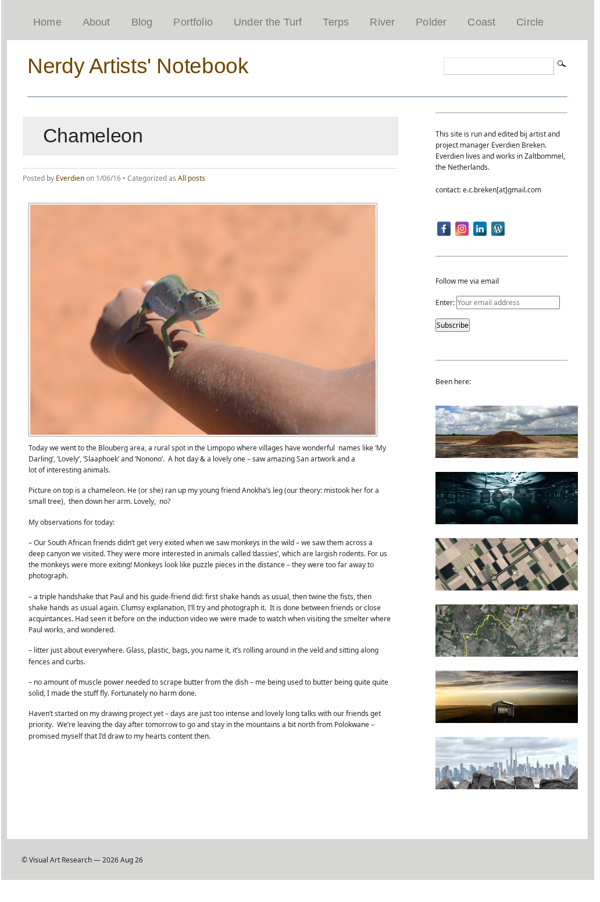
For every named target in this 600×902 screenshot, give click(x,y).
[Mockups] (506, 717)
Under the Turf (268, 22)
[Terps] (506, 452)
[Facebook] (444, 228)
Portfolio (193, 22)
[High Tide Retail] (506, 519)
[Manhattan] (506, 784)
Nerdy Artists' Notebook (137, 65)
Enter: (445, 302)
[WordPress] (498, 228)
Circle (530, 22)
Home (47, 22)
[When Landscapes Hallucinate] (506, 585)
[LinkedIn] (480, 228)
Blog (142, 22)
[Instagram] (462, 228)
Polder (431, 22)
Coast (481, 22)
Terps (336, 22)
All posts (191, 178)
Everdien (70, 178)
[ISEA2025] (506, 651)
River (382, 22)
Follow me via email (467, 281)
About (96, 22)
